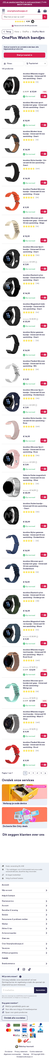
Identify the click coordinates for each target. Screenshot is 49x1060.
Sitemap (26, 1054)
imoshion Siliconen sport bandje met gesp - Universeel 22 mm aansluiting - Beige (35, 220)
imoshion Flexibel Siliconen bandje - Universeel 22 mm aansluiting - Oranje (34, 191)
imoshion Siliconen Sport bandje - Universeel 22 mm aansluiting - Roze (34, 449)
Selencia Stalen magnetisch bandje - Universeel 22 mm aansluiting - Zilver (34, 477)
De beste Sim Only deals (15, 826)
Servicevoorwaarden (7, 997)
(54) (37, 312)
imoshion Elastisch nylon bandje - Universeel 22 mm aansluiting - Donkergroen (34, 595)
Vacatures (6, 948)
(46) (37, 484)
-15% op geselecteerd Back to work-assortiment (21, 2)
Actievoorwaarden (9, 933)
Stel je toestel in (24, 55)
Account (5, 906)
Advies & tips (7, 928)
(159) (37, 512)
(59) (37, 198)
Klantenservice (8, 901)
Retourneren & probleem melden (15, 919)
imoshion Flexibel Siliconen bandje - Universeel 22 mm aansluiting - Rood (34, 744)
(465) (38, 660)
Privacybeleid (29, 996)
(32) (37, 341)
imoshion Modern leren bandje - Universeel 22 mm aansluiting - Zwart (34, 133)
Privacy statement (21, 1052)
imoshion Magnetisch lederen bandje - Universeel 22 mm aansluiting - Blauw (34, 623)
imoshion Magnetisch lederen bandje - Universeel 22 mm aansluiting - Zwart (34, 306)
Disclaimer (8, 1052)
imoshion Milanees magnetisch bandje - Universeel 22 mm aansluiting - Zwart (34, 76)
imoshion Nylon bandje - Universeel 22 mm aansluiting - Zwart (35, 162)
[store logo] (17, 11)
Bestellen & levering (10, 910)
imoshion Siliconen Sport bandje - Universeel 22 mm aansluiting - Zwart (34, 249)
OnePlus (25, 32)
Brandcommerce (8, 963)
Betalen (5, 915)
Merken (5, 924)
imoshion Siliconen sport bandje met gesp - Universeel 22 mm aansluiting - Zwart (35, 105)
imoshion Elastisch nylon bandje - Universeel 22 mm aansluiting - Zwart (34, 277)
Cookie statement (36, 1052)
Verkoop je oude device (15, 803)
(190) (37, 255)
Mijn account (39, 10)
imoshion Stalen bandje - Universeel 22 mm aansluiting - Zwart (35, 505)
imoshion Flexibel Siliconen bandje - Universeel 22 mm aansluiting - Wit (34, 363)
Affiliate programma (10, 953)
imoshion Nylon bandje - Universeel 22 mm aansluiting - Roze (35, 420)
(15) (37, 82)
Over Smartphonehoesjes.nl (12, 944)
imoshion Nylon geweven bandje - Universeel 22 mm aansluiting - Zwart (34, 334)
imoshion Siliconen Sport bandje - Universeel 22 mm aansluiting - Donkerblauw (34, 392)
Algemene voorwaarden (12, 1054)
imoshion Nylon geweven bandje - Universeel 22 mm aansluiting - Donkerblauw (34, 534)
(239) (38, 169)
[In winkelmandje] (43, 96)
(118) (37, 283)
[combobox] (24, 16)
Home (16, 32)
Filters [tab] (9, 63)
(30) (37, 111)
